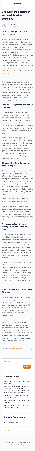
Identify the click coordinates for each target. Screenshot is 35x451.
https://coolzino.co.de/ (11, 431)
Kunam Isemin (11, 25)
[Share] (31, 349)
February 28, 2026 (12, 27)
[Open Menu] (3, 3)
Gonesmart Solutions (17, 445)
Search (7, 362)
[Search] (31, 3)
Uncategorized (17, 349)
